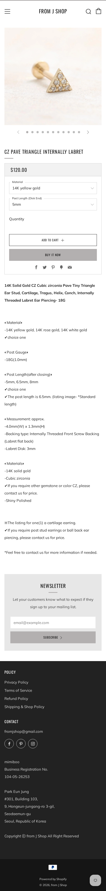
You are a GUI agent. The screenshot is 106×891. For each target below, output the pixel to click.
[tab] (27, 132)
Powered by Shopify (53, 879)
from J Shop (53, 11)
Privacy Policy (16, 682)
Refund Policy (16, 698)
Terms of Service (18, 690)
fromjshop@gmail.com (23, 731)
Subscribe (50, 637)
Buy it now (53, 255)
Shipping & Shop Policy (24, 706)
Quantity (16, 219)
